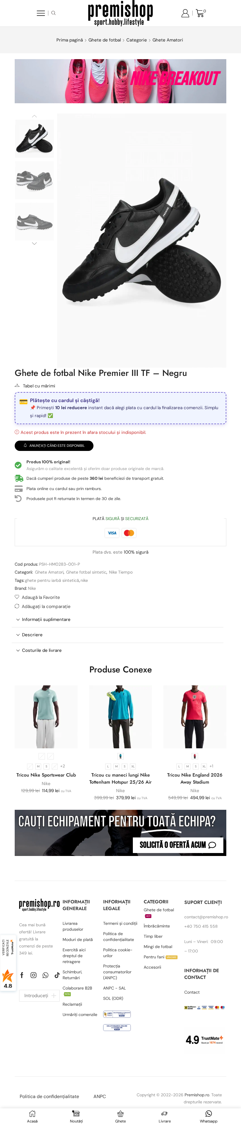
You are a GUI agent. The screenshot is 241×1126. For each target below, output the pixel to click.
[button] (178, 845)
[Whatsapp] (45, 975)
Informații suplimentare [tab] (46, 619)
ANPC (99, 1096)
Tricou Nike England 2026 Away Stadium (194, 778)
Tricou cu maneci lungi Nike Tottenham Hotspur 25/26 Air (120, 778)
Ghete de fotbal (104, 40)
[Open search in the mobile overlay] (54, 13)
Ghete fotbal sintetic (86, 572)
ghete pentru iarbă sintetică (52, 580)
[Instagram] (33, 975)
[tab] (117, 619)
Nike (32, 588)
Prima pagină (69, 40)
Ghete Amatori (168, 40)
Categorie (136, 40)
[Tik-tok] (57, 975)
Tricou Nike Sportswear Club (46, 775)
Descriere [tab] (32, 635)
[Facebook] (22, 975)
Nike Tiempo (121, 572)
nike (84, 580)
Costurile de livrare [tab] (42, 650)
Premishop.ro (197, 1094)
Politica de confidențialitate (49, 1096)
